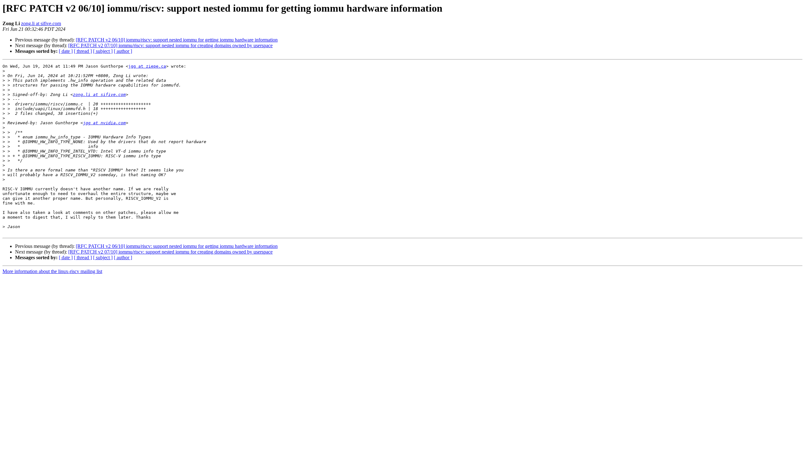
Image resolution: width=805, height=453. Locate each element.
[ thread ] (83, 51)
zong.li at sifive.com (41, 23)
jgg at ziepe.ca (147, 66)
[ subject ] (103, 51)
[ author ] (123, 51)
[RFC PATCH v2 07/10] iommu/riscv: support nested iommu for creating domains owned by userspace (170, 45)
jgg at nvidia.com (104, 122)
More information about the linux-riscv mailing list (52, 271)
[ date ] (66, 51)
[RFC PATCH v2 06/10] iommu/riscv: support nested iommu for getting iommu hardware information (177, 39)
